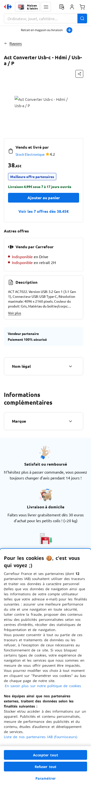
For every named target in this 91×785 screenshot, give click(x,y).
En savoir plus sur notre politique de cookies (43, 685)
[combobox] (45, 18)
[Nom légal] (70, 366)
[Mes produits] (62, 7)
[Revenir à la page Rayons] (6, 43)
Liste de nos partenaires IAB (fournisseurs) (40, 736)
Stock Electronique (30, 154)
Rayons (15, 43)
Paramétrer (45, 778)
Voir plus (14, 313)
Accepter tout (45, 755)
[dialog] (45, 667)
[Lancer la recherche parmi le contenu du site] (82, 18)
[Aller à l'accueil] (8, 7)
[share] (79, 74)
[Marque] (70, 421)
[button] (46, 7)
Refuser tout (46, 766)
